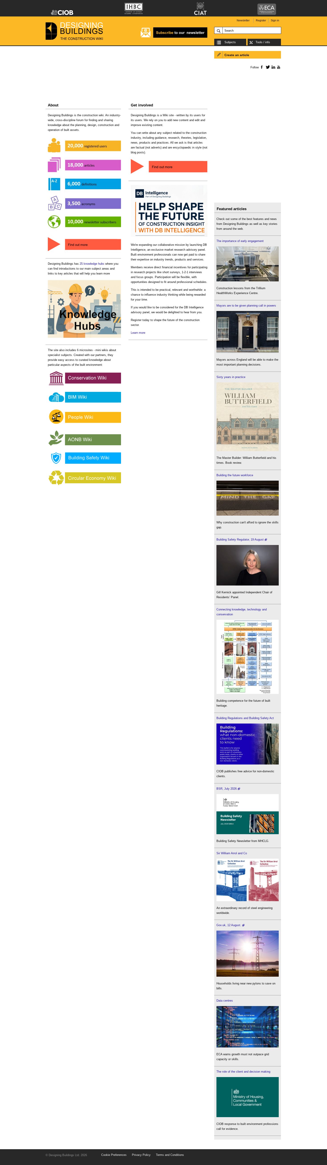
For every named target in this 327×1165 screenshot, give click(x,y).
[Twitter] (267, 67)
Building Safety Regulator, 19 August (240, 539)
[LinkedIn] (272, 67)
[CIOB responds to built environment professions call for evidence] (247, 1116)
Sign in (275, 20)
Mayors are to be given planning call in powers (246, 305)
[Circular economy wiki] (84, 485)
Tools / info (263, 42)
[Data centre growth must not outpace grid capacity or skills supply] (247, 1046)
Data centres (224, 1000)
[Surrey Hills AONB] (84, 445)
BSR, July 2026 (226, 788)
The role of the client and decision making (243, 1071)
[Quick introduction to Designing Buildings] (84, 230)
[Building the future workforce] (247, 514)
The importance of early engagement (240, 241)
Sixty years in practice (230, 377)
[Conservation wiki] (84, 385)
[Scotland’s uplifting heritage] (247, 900)
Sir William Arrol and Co (231, 853)
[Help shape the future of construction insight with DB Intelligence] (169, 237)
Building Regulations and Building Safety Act (245, 718)
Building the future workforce (234, 475)
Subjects (230, 42)
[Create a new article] (169, 174)
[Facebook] (261, 67)
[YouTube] (278, 67)
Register (261, 20)
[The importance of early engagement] (247, 280)
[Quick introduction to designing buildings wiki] (84, 251)
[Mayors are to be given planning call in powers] (247, 352)
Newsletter (243, 20)
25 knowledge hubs (92, 263)
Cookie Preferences (114, 1155)
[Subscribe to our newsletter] (174, 37)
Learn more (138, 332)
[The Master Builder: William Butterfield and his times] (247, 450)
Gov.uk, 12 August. (228, 925)
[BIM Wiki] (84, 403)
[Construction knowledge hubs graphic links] (84, 338)
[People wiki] (84, 424)
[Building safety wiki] (84, 464)
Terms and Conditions (170, 1155)
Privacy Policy (141, 1155)
